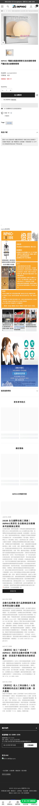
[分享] (36, 95)
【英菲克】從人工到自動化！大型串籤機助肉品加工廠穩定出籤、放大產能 (18, 688)
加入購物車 (18, 95)
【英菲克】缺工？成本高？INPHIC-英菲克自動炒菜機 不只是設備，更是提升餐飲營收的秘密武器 (19, 654)
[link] (10, 434)
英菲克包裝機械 (6, 774)
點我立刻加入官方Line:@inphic (13, 2)
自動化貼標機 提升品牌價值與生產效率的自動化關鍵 (19, 604)
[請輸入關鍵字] (8, 6)
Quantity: (4, 87)
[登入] (31, 6)
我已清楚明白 (7, 99)
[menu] (2, 6)
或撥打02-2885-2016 (29, 2)
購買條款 (13, 99)
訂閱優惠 (31, 745)
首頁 (2, 11)
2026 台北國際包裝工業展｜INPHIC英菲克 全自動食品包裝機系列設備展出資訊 (18, 523)
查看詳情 (13, 591)
